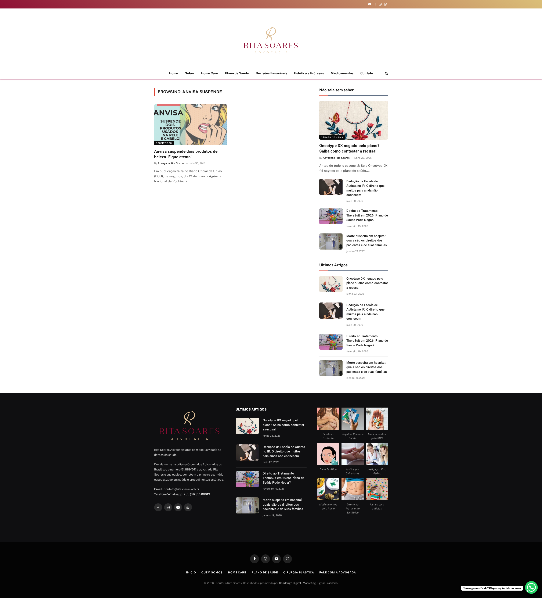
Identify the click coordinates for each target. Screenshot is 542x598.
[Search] (386, 73)
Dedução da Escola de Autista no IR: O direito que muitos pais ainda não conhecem (365, 188)
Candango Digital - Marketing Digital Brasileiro (308, 583)
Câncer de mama (332, 137)
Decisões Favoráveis (271, 73)
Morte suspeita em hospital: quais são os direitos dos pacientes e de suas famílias (366, 240)
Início (191, 572)
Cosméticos (164, 143)
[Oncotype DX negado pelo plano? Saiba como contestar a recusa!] (353, 120)
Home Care (209, 73)
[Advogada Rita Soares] (271, 40)
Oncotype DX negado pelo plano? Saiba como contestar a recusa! (349, 148)
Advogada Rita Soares (171, 163)
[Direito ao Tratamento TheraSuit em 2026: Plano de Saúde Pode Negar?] (331, 216)
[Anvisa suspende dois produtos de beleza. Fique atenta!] (190, 124)
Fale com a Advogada (337, 572)
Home (173, 73)
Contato (366, 73)
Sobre (189, 73)
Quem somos (212, 572)
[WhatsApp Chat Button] (531, 587)
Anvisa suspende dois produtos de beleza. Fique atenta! (185, 154)
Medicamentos (342, 73)
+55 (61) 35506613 (197, 494)
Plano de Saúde (237, 73)
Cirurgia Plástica (298, 572)
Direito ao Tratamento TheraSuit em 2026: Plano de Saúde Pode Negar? (367, 215)
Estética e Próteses (309, 73)
